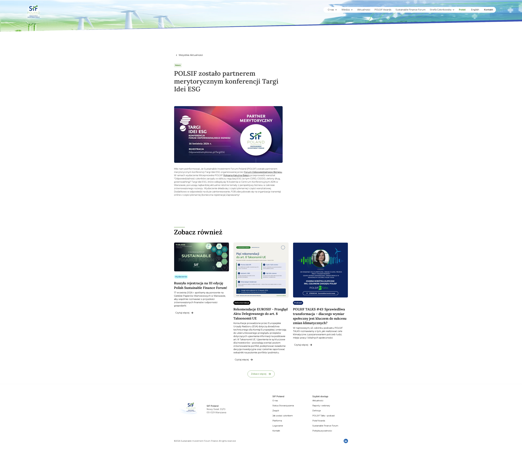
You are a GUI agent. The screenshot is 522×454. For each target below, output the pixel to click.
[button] (332, 10)
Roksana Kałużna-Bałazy (236, 175)
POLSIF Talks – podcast (323, 415)
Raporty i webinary (321, 405)
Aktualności (363, 9)
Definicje (316, 410)
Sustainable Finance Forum (410, 9)
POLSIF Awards (383, 9)
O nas (275, 400)
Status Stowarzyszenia (283, 405)
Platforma (277, 420)
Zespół (275, 410)
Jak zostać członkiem (282, 415)
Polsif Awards (318, 420)
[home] (33, 9)
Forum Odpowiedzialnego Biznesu (263, 172)
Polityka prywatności (322, 431)
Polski (462, 9)
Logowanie (277, 426)
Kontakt (488, 9)
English (475, 9)
